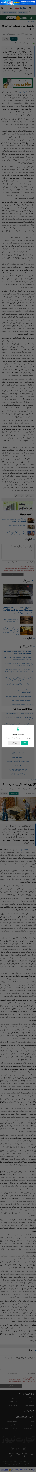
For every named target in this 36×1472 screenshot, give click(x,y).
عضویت (25, 743)
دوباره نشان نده (14, 743)
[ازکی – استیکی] (18, 2)
